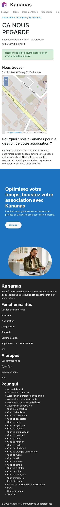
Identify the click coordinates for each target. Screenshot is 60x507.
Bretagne (22, 17)
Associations (8, 17)
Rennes (37, 17)
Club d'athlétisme (16, 412)
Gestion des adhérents (13, 309)
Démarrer (13, 225)
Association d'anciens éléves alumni (25, 395)
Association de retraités (19, 405)
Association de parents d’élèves (23, 402)
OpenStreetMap (15, 132)
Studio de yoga (15, 491)
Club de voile (14, 471)
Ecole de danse (15, 481)
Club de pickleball (16, 448)
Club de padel (14, 445)
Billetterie (6, 315)
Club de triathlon (15, 468)
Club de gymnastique (18, 432)
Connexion (47, 12)
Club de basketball (16, 418)
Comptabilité (8, 326)
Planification (7, 321)
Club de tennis (14, 464)
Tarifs (16, 12)
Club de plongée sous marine (22, 451)
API (3, 349)
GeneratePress (44, 503)
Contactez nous (9, 372)
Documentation (30, 12)
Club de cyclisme (16, 425)
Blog (3, 377)
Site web (5, 332)
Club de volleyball (16, 474)
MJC (9, 487)
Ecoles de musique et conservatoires (26, 484)
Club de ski (13, 458)
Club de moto (14, 438)
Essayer (5, 12)
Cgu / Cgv (6, 366)
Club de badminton (17, 415)
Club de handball (16, 435)
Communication (9, 337)
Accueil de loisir (15, 389)
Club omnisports (15, 478)
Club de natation (15, 441)
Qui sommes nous (10, 360)
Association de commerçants (22, 399)
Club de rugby (14, 454)
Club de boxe (14, 422)
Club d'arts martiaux (17, 408)
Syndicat (11, 494)
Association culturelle (18, 392)
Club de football (15, 428)
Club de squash (15, 461)
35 (30, 17)
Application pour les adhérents (17, 343)
